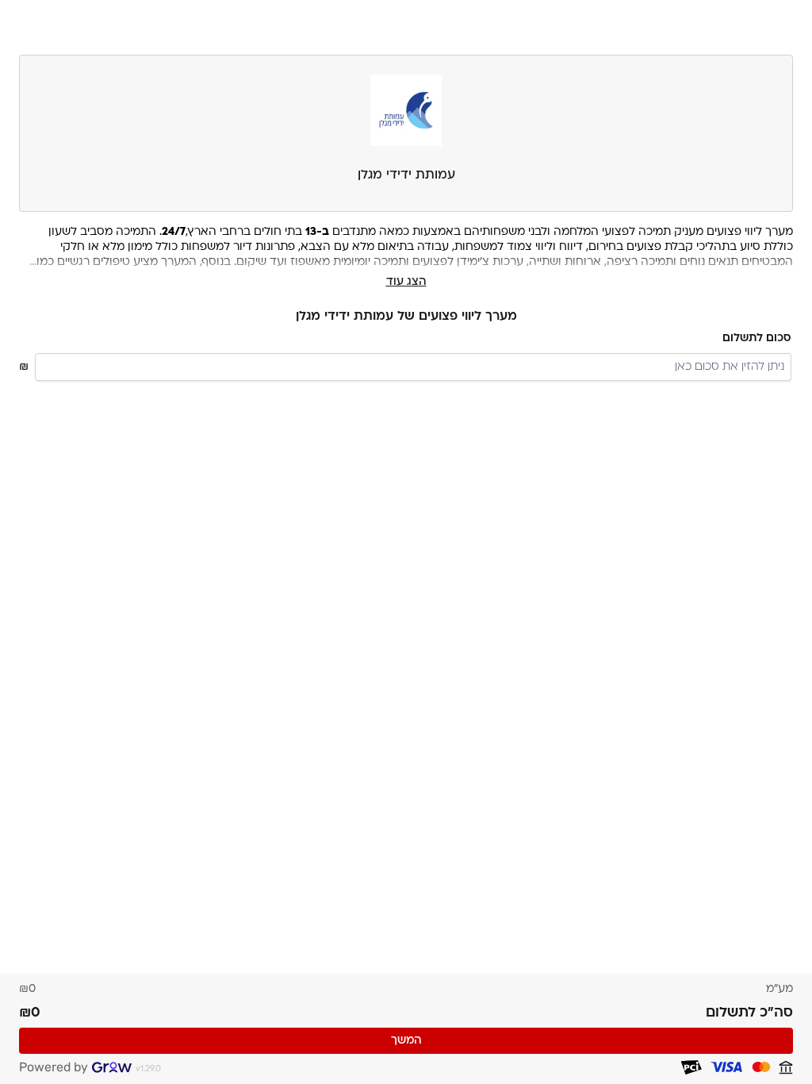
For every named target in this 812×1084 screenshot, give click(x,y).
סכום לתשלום (756, 338)
